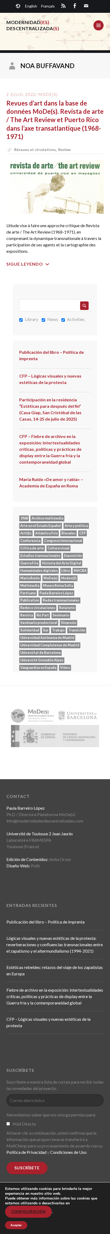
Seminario (61, 615)
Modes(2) (68, 578)
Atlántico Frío (46, 533)
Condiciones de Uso (68, 1152)
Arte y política (76, 525)
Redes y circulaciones (37, 608)
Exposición (73, 555)
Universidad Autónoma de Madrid (47, 637)
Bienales (68, 533)
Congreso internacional (63, 540)
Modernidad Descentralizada (32, 25)
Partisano (28, 593)
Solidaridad (29, 630)
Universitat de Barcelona (40, 652)
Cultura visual (58, 548)
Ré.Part (43, 615)
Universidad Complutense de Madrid (49, 645)
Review (64, 149)
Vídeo (65, 667)
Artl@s (26, 533)
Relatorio (67, 608)
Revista (26, 615)
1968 (24, 518)
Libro (65, 570)
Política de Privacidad (26, 1152)
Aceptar (16, 1225)
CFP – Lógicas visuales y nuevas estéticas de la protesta (50, 379)
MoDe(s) (48, 94)
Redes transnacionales (61, 600)
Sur (45, 630)
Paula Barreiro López (56, 593)
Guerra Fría (29, 563)
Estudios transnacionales (40, 555)
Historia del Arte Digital (61, 563)
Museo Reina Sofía (58, 585)
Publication (29, 600)
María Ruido (30, 578)
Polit (35, 865)
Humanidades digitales (39, 570)
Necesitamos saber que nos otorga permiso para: (51, 1114)
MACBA (80, 570)
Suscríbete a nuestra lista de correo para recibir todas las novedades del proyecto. (55, 1085)
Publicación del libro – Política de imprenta (51, 355)
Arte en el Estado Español (40, 525)
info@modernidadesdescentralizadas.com (44, 820)
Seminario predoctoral (38, 622)
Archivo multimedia (47, 518)
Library (31, 319)
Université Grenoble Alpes (41, 660)
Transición (76, 630)
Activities (76, 319)
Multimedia (29, 585)
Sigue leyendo (24, 263)
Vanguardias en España (38, 667)
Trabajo (58, 630)
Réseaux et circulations (35, 149)
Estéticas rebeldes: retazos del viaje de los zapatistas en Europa (54, 970)
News (52, 319)
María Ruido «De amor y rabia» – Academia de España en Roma (51, 482)
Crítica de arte (32, 548)
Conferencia (30, 540)
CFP (82, 533)
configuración (28, 1211)
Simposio (68, 622)
